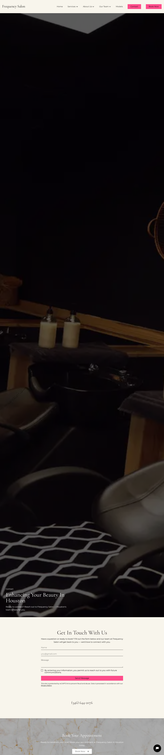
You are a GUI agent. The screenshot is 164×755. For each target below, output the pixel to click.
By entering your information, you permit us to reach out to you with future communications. (81, 671)
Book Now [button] (80, 751)
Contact (134, 6)
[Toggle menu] (77, 7)
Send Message (82, 678)
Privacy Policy (46, 685)
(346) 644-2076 (82, 702)
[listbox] (89, 6)
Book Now (154, 6)
